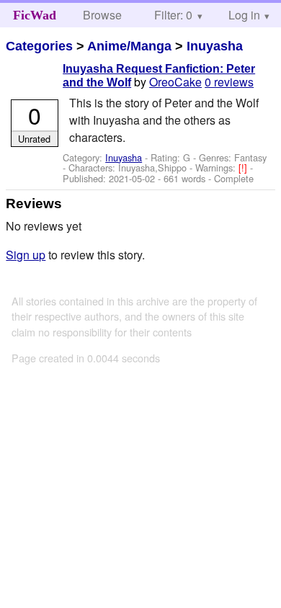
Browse (102, 14)
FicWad (34, 15)
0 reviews (229, 81)
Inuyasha (215, 46)
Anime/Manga (129, 46)
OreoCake (175, 81)
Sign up (25, 254)
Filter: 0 (173, 14)
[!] (244, 167)
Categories (39, 46)
